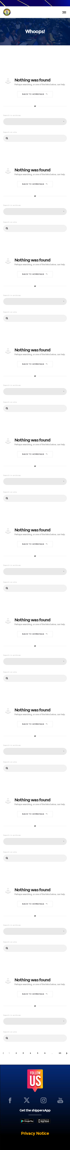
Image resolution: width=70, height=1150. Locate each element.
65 (60, 1053)
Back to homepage (33, 94)
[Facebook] (10, 1100)
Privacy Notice (35, 1133)
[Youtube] (60, 1100)
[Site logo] (7, 12)
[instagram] (43, 1100)
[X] (27, 1100)
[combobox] (35, 121)
